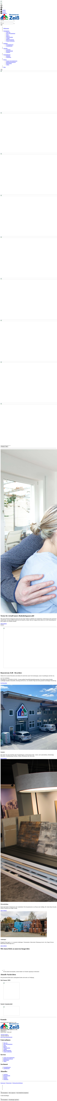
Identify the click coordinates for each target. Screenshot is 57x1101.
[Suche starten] (14, 23)
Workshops (5, 1079)
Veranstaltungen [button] (6, 54)
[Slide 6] (7, 445)
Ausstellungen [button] (9, 46)
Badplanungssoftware (8, 1058)
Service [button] (5, 59)
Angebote (5, 1074)
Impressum (3, 1083)
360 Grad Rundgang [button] (10, 33)
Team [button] (7, 34)
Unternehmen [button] (6, 31)
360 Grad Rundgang (7, 1044)
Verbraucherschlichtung (17, 1083)
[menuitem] (3, 10)
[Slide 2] (3, 445)
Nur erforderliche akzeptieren (22, 1092)
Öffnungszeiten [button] (9, 37)
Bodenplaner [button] (9, 63)
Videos (4, 1061)
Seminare (5, 1078)
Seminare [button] (8, 56)
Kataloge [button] (8, 52)
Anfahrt (5, 1049)
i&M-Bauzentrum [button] (10, 39)
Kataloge (5, 1076)
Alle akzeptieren (4, 1092)
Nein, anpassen (12, 1092)
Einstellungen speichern (14, 1099)
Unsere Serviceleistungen (8, 1057)
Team (4, 1045)
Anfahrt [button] (8, 38)
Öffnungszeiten (6, 1048)
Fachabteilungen (7, 1067)
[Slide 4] (5, 445)
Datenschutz (9, 1083)
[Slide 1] (2, 445)
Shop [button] (4, 67)
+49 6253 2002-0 (4, 1034)
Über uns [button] (8, 32)
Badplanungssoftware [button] (11, 62)
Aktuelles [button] (5, 48)
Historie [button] (8, 36)
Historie (5, 1046)
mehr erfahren (4, 623)
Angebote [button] (8, 49)
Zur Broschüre (4, 683)
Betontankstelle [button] (9, 51)
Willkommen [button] (6, 28)
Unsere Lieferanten (7, 1051)
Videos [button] (7, 64)
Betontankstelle (6, 1075)
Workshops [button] (8, 57)
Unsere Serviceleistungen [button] (11, 61)
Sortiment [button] (5, 43)
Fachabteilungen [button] (9, 44)
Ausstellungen (6, 1068)
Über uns (5, 1043)
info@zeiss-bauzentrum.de (6, 1037)
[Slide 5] (6, 445)
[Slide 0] (1, 445)
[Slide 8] (10, 445)
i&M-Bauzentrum (7, 1050)
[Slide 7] (8, 445)
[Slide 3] (4, 445)
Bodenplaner (6, 1060)
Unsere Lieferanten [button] (10, 41)
